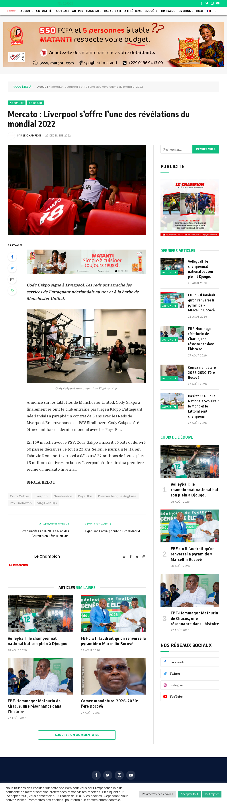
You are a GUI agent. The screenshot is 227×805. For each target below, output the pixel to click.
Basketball (112, 11)
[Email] (12, 279)
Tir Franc (168, 11)
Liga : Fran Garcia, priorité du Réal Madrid (112, 531)
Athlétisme (133, 11)
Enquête (151, 11)
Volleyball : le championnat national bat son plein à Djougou (38, 641)
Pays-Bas (85, 496)
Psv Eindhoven (21, 503)
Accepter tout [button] (189, 794)
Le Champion (32, 135)
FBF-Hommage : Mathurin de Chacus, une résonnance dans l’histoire (34, 706)
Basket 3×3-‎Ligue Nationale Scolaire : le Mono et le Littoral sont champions (203, 406)
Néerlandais (63, 496)
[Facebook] (12, 256)
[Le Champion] (11, 10)
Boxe (200, 11)
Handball (93, 11)
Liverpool (42, 496)
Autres (77, 11)
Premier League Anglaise (117, 496)
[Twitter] (12, 268)
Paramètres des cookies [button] (157, 794)
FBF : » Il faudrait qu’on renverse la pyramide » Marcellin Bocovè (125, 4)
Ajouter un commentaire (77, 735)
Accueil (26, 11)
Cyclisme (185, 11)
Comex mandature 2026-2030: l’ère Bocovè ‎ (109, 703)
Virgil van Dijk (47, 503)
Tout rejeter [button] (211, 794)
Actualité (43, 11)
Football (62, 11)
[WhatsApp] (12, 290)
